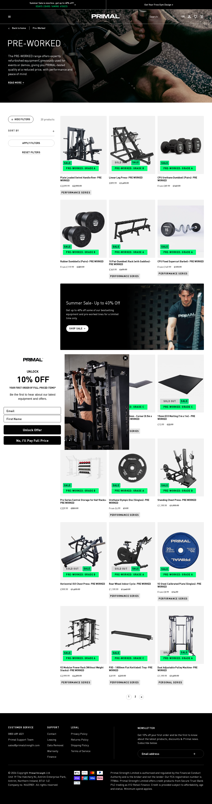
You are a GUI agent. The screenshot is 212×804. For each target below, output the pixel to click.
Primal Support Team (20, 739)
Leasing (51, 739)
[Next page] (141, 697)
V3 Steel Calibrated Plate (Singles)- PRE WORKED (179, 585)
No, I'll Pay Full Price (32, 440)
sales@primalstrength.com (24, 745)
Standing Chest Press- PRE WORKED (177, 500)
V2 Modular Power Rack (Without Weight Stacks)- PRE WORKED (82, 669)
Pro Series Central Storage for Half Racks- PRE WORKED (83, 501)
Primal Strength (37, 772)
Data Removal (55, 745)
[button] (10, 17)
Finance (51, 756)
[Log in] (189, 16)
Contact (51, 733)
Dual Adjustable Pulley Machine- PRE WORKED (177, 669)
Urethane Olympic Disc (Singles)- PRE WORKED (129, 501)
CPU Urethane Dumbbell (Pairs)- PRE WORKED (177, 179)
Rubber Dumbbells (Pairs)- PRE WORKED (82, 261)
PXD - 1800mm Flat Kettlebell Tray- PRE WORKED (130, 669)
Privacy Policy (79, 733)
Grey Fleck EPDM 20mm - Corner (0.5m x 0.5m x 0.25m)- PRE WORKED (130, 417)
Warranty (52, 751)
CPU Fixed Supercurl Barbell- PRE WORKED (181, 261)
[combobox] (162, 16)
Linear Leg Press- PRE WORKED (126, 177)
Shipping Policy (80, 745)
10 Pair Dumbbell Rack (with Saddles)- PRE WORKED (130, 263)
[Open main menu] (10, 17)
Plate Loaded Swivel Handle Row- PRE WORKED (81, 179)
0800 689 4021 (16, 733)
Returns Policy (79, 739)
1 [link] (129, 696)
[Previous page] (122, 697)
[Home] (106, 16)
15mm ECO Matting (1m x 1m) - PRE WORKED (176, 417)
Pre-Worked (39, 28)
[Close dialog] (125, 357)
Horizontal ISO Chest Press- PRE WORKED (82, 583)
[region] (31, 135)
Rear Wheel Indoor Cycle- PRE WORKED (130, 583)
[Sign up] (194, 754)
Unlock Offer (32, 429)
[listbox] (31, 131)
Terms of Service (80, 751)
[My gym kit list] (196, 16)
